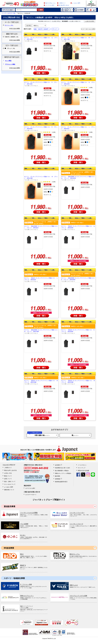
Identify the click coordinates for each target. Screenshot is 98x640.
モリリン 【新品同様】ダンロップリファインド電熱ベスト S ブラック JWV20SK (78, 279)
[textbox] (26, 10)
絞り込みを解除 (15, 28)
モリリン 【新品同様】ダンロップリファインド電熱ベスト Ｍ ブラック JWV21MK (41, 331)
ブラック (54, 29)
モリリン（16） (9, 25)
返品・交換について (9, 481)
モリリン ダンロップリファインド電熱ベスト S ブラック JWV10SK (40, 84)
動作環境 (57, 476)
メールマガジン (82, 465)
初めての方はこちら (50, 3)
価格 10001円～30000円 (41, 29)
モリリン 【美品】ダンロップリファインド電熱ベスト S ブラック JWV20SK (78, 331)
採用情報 (57, 479)
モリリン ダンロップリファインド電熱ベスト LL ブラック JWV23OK (78, 84)
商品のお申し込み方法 (10, 470)
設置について (8, 479)
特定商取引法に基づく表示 (62, 468)
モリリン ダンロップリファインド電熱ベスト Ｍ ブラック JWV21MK (41, 178)
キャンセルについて (9, 484)
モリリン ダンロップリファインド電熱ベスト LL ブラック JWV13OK (41, 39)
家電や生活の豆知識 (83, 470)
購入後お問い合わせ (64, 5)
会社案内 (57, 465)
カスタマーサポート (30, 494)
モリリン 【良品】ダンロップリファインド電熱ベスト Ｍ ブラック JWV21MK (78, 382)
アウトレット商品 (10, 64)
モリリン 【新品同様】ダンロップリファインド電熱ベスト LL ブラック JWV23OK (78, 178)
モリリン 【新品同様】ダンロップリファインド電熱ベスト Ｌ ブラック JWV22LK (41, 227)
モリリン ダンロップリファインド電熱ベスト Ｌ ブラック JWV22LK (78, 128)
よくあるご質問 (76, 3)
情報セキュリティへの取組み (63, 473)
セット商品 (8, 60)
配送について (8, 476)
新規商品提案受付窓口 (61, 481)
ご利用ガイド (62, 3)
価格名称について (9, 490)
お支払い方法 (8, 473)
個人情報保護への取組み (62, 470)
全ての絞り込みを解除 (89, 29)
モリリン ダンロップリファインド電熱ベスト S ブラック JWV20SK (40, 128)
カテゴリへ (39, 434)
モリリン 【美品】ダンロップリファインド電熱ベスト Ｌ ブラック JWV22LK (41, 279)
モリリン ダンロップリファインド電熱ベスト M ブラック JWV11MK (78, 39)
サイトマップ (81, 468)
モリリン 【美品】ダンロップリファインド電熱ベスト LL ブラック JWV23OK (78, 227)
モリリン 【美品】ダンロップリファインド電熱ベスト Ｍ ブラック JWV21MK (41, 382)
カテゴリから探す (49, 5)
